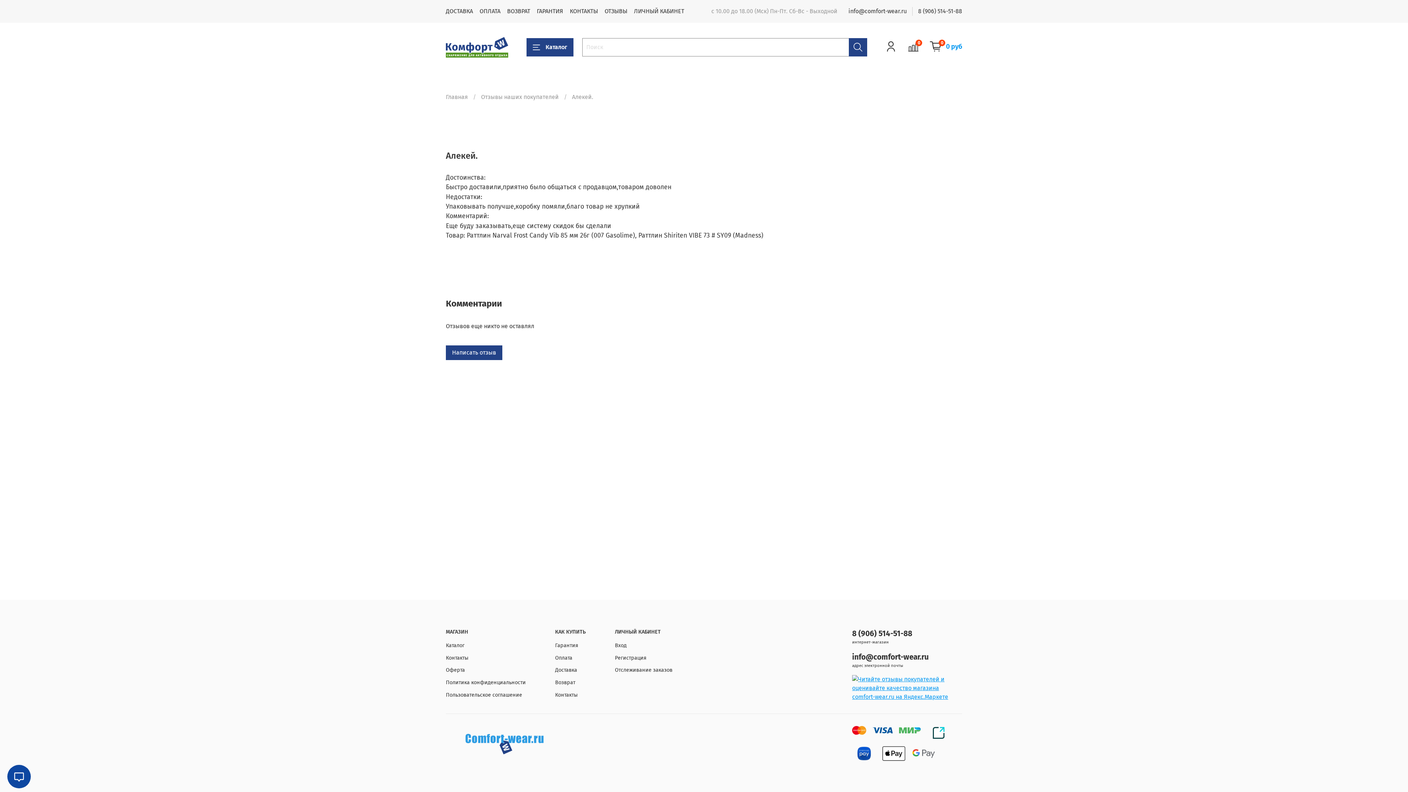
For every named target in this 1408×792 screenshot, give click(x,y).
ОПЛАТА (490, 11)
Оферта (455, 670)
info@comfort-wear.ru (877, 11)
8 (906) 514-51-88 (940, 11)
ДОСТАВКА (459, 11)
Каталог (556, 47)
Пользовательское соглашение (484, 695)
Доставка (566, 670)
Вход (621, 645)
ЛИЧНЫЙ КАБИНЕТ (659, 11)
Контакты (457, 658)
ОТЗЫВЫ (616, 11)
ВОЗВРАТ (518, 11)
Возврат (565, 682)
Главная (457, 97)
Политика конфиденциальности (486, 682)
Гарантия (566, 645)
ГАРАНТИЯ (550, 11)
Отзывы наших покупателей (520, 97)
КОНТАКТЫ (584, 11)
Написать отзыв (474, 352)
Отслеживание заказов (643, 670)
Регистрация (630, 658)
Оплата (563, 658)
